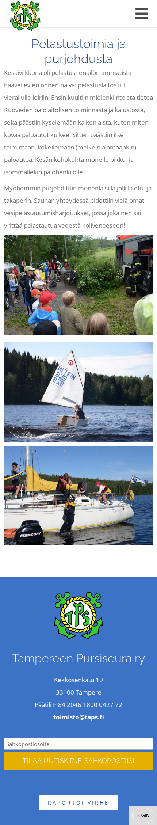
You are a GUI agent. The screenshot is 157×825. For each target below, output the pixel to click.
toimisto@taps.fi (78, 717)
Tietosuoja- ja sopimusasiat (79, 781)
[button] (141, 13)
